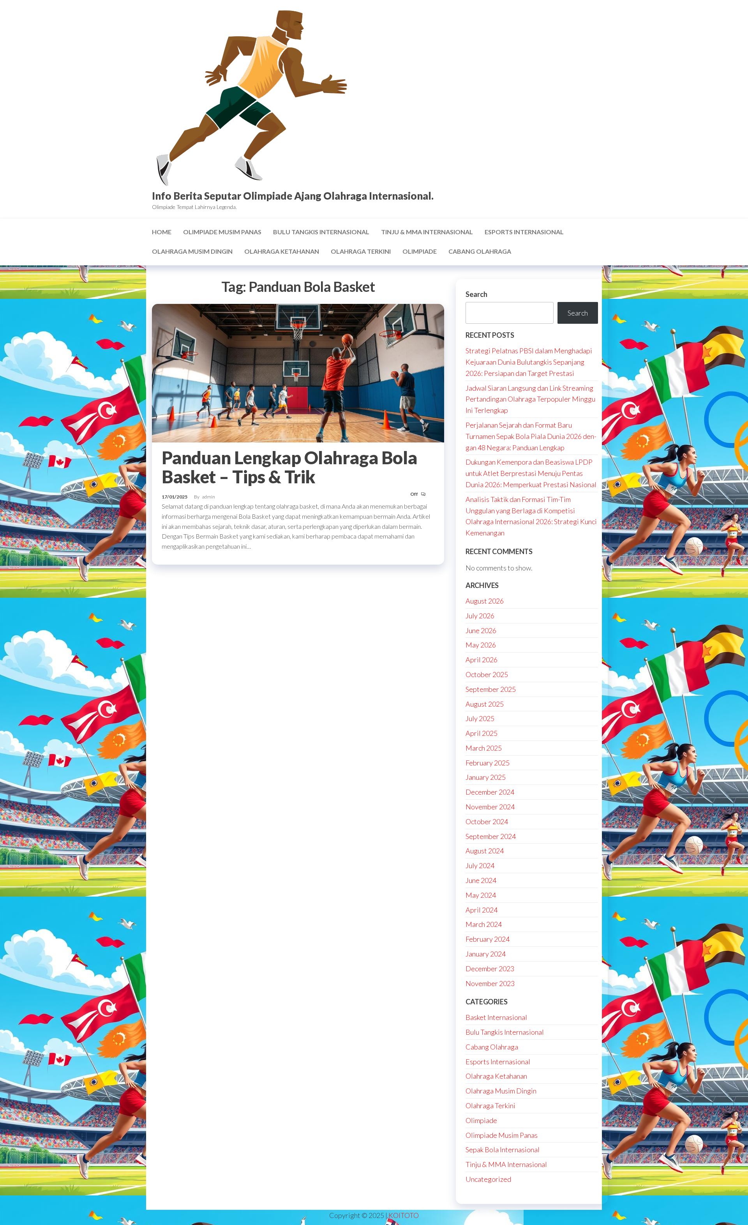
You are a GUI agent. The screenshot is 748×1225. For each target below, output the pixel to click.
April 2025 (481, 733)
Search (476, 294)
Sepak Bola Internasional (503, 1149)
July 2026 (480, 615)
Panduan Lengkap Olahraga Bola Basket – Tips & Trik (289, 467)
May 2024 (481, 895)
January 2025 (486, 777)
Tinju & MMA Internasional (427, 231)
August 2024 (485, 850)
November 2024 (490, 806)
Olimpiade (419, 251)
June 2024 (481, 880)
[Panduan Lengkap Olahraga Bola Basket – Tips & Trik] (298, 372)
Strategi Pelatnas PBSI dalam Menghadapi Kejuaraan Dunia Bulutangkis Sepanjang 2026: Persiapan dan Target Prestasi (529, 361)
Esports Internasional (524, 231)
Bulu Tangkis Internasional (321, 231)
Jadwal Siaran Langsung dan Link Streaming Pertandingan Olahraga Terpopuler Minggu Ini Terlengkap (530, 399)
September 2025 (491, 689)
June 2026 (481, 630)
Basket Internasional (496, 1017)
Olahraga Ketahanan (281, 251)
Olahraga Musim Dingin (192, 251)
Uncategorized (488, 1179)
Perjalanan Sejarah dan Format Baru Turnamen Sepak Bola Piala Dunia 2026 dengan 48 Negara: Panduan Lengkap (531, 436)
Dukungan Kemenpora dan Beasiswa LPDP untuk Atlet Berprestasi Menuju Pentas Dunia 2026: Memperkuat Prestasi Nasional (531, 473)
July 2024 (480, 865)
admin (208, 497)
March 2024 (484, 924)
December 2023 (490, 968)
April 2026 (481, 659)
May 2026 (481, 645)
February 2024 (488, 939)
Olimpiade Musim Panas (222, 231)
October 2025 (487, 674)
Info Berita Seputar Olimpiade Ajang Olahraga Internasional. (293, 196)
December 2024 (490, 792)
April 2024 (481, 910)
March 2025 (484, 748)
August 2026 (485, 601)
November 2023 (490, 983)
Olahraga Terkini (361, 251)
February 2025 (488, 762)
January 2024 (486, 953)
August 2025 (485, 704)
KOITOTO (403, 1215)
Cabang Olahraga (479, 251)
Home (161, 231)
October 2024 (487, 821)
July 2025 (480, 718)
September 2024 (491, 836)
